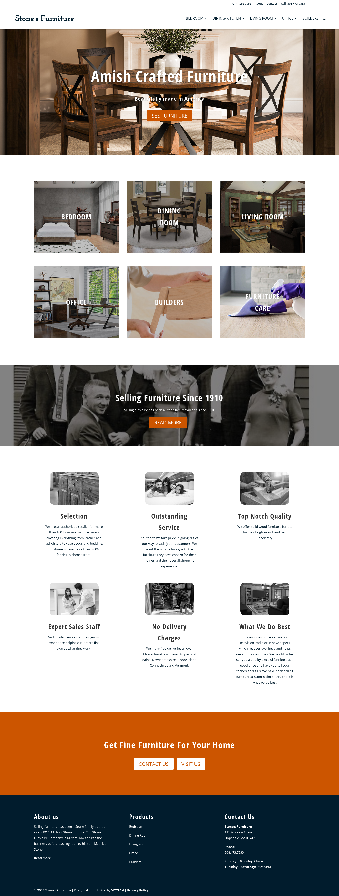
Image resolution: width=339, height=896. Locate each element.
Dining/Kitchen (226, 19)
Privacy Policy (138, 890)
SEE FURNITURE (169, 115)
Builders (310, 19)
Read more (168, 422)
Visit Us (190, 764)
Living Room (261, 19)
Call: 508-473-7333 (293, 3)
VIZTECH (117, 890)
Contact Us (154, 764)
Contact (272, 3)
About (259, 3)
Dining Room (139, 835)
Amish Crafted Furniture (169, 76)
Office (287, 19)
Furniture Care (241, 3)
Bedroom (194, 19)
